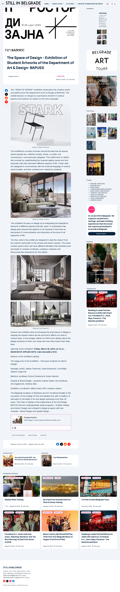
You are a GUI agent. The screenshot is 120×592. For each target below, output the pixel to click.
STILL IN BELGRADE (12, 567)
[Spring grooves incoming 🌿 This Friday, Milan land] (104, 37)
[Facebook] (13, 581)
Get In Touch (100, 234)
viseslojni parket (95, 200)
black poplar (94, 187)
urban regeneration (97, 198)
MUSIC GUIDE (92, 292)
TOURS (58, 478)
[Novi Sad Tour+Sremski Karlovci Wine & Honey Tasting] (60, 486)
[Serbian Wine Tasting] (21, 486)
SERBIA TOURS (48, 478)
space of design (32, 435)
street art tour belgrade (98, 196)
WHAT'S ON (60, 76)
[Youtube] (4, 581)
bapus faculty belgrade (18, 435)
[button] (3, 4)
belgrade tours (95, 185)
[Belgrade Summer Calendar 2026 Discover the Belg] (104, 32)
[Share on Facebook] (6, 90)
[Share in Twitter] (6, 94)
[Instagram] (12, 428)
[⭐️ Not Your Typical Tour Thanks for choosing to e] (99, 37)
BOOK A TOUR (86, 478)
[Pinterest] (15, 428)
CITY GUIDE (96, 478)
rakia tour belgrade (97, 194)
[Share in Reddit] (6, 98)
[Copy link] (6, 102)
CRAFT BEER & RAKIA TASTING (13, 478)
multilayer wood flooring (98, 193)
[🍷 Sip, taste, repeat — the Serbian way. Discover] (99, 32)
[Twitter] (7, 581)
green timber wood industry (100, 191)
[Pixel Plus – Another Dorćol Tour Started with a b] (99, 42)
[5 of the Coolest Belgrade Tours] (98, 486)
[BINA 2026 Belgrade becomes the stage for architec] (104, 42)
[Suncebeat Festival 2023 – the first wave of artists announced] (8, 461)
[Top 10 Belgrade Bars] (47, 461)
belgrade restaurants (97, 183)
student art (43, 435)
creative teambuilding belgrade (100, 189)
